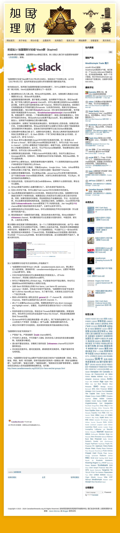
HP (106, 415)
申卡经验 (89, 353)
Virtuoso (99, 477)
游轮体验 (92, 364)
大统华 (87, 324)
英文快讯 (107, 40)
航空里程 (93, 331)
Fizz (111, 413)
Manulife (109, 429)
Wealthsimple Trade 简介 (97, 63)
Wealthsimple (97, 479)
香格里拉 (100, 356)
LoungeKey (89, 429)
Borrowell (88, 389)
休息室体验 (90, 362)
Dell (101, 403)
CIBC (103, 396)
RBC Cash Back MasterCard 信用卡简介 (97, 105)
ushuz (91, 102)
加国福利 (91, 336)
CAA (93, 391)
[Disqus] (44, 393)
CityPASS (88, 398)
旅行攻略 (92, 346)
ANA (91, 381)
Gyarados (92, 92)
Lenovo (100, 427)
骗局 (106, 348)
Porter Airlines (107, 451)
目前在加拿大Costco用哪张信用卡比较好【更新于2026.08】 (103, 250)
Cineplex (109, 396)
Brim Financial (101, 389)
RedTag (101, 458)
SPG (87, 470)
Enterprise (106, 408)
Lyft (104, 429)
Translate (94, 495)
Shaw (87, 468)
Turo (86, 475)
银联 (97, 362)
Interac (91, 420)
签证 (95, 351)
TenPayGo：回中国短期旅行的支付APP (96, 165)
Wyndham (98, 482)
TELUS (87, 472)
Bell (95, 384)
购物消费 (102, 326)
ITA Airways (104, 420)
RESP (106, 458)
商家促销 (108, 351)
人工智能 (100, 351)
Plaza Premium (107, 448)
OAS (101, 441)
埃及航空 (93, 319)
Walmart (88, 479)
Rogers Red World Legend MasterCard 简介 (103, 283)
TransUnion (108, 472)
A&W (111, 369)
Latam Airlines (108, 424)
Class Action (98, 399)
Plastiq (98, 448)
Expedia (94, 413)
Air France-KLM (97, 374)
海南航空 (105, 329)
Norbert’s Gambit (91, 441)
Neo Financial (96, 439)
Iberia (106, 417)
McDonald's (94, 434)
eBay (106, 405)
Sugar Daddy (94, 111)
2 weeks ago (95, 185)
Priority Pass (102, 453)
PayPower (94, 443)
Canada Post (100, 391)
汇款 (91, 334)
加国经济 (99, 336)
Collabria (109, 398)
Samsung (109, 463)
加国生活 (89, 338)
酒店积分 (98, 341)
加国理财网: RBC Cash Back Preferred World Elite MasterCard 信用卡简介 (98, 96)
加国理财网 (17, 472)
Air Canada (104, 372)
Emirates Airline (97, 408)
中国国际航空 (93, 367)
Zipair (104, 482)
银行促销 (104, 362)
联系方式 (71, 40)
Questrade (95, 455)
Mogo (108, 434)
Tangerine (105, 470)
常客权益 (102, 321)
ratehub (110, 455)
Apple (106, 381)
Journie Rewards (96, 422)
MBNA (87, 434)
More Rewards (96, 436)
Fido (103, 413)
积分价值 (35, 40)
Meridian (102, 434)
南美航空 (101, 348)
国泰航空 (98, 329)
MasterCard (108, 432)
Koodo (87, 424)
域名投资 (98, 364)
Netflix (105, 439)
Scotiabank (103, 465)
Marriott (100, 431)
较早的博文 (75, 477)
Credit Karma (96, 401)
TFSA (93, 472)
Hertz (92, 415)
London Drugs (107, 427)
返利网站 (105, 324)
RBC (87, 458)
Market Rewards (90, 432)
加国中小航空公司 (101, 339)
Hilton (97, 415)
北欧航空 (94, 321)
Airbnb (87, 376)
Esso (98, 410)
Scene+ (94, 465)
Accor (87, 372)
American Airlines (99, 379)
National (104, 436)
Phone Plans (90, 448)
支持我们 (59, 40)
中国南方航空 (103, 367)
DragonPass (95, 405)
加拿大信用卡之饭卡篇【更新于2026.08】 (103, 239)
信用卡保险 (108, 359)
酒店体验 (106, 341)
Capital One (95, 394)
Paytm (107, 443)
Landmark (93, 424)
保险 (105, 319)
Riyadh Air (89, 460)
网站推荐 (83, 40)
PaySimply (101, 443)
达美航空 (109, 321)
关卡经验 (91, 329)
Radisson (103, 455)
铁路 (109, 354)
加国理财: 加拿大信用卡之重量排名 (95, 175)
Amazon (88, 379)
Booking (110, 386)
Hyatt (102, 417)
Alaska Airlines (97, 376)
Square (92, 470)
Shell (91, 468)
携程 (104, 356)
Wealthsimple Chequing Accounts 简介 (103, 260)
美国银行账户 (93, 349)
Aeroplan (94, 372)
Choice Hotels (95, 396)
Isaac (91, 171)
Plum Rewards (89, 451)
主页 (43, 477)
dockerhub (93, 125)
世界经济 (97, 354)
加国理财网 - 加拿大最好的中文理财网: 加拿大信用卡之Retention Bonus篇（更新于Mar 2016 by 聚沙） (98, 132)
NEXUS (110, 439)
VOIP (110, 477)
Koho (105, 422)
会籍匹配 (96, 334)
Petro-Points (107, 446)
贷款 (92, 324)
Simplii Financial (99, 468)
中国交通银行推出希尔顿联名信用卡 (103, 292)
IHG (86, 420)
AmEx (109, 379)
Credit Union (107, 401)
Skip (107, 468)
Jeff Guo (92, 181)
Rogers (95, 463)
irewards (97, 420)
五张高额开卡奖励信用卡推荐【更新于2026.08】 (103, 230)
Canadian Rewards (96, 189)
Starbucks (98, 470)
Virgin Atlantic (90, 477)
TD (111, 470)
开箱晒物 (103, 343)
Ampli (87, 381)
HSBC (110, 415)
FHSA (99, 413)
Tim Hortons (99, 472)
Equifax (92, 410)
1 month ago (95, 195)
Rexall (110, 458)
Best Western (103, 384)
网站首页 (11, 40)
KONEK (110, 422)
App (101, 381)
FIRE (107, 413)
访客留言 (95, 40)
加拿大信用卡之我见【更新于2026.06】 (103, 219)
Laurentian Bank (91, 427)
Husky (97, 417)
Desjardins (108, 403)
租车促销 (103, 369)
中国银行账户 (93, 369)
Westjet (88, 482)
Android (96, 381)
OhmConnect (108, 441)
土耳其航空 (93, 356)
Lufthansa (98, 429)
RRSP (104, 463)
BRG (93, 389)
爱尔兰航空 (100, 319)
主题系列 (47, 40)
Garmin (87, 415)
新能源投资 (90, 359)
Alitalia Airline (108, 376)
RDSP (96, 458)
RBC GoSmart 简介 (91, 153)
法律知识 (98, 324)
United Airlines (99, 475)
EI (109, 405)
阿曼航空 (88, 319)
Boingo (103, 386)
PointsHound (98, 451)
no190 (91, 157)
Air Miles (109, 374)
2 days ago (106, 97)
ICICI (111, 417)
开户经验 (96, 344)
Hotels (102, 415)
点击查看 (13, 57)
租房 (107, 369)
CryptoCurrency (91, 403)
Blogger (65, 511)
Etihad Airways (104, 410)
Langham (100, 424)
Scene (87, 465)
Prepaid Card (90, 453)
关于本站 (23, 40)
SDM (110, 465)
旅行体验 (100, 346)
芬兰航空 (94, 326)
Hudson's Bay (89, 417)
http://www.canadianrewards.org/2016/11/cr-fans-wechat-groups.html (36, 368)
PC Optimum (97, 446)
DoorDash (88, 405)
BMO (96, 386)
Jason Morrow (54, 511)
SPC (110, 468)
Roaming (88, 463)
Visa (105, 477)
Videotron (109, 475)
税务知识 (104, 354)
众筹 (98, 369)
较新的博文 (12, 477)
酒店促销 (91, 341)
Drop (101, 405)
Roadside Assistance (104, 460)
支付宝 (104, 364)
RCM (92, 458)
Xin (90, 150)
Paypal (87, 443)
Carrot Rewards (106, 393)
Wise (93, 482)
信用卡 (99, 358)
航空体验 (101, 331)
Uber (91, 475)
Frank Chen (93, 138)
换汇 (107, 331)
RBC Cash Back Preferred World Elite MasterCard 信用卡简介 (103, 304)
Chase (87, 396)
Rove (100, 463)
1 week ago (99, 134)
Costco (88, 401)
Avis (91, 384)
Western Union (107, 479)
